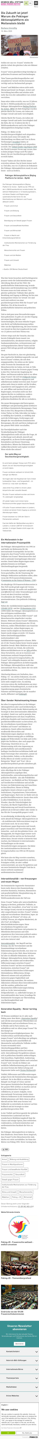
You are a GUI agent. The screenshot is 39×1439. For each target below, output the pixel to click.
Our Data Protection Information (10, 1428)
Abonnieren (19, 1344)
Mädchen (5, 1197)
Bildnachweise (34, 57)
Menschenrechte (25, 1192)
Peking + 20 (16, 1197)
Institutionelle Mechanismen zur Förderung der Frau (19, 1186)
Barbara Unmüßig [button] (9, 28)
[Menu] (36, 3)
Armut (4, 1159)
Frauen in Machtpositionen (12, 1164)
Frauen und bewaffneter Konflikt (14, 1169)
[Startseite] (12, 3)
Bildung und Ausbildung (19, 1159)
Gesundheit (19, 1175)
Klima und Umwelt (9, 1192)
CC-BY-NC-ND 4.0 (25, 1206)
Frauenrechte (7, 1175)
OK (8, 1433)
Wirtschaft (28, 1197)
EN (30, 3)
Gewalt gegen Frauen (10, 1180)
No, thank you (27, 1433)
